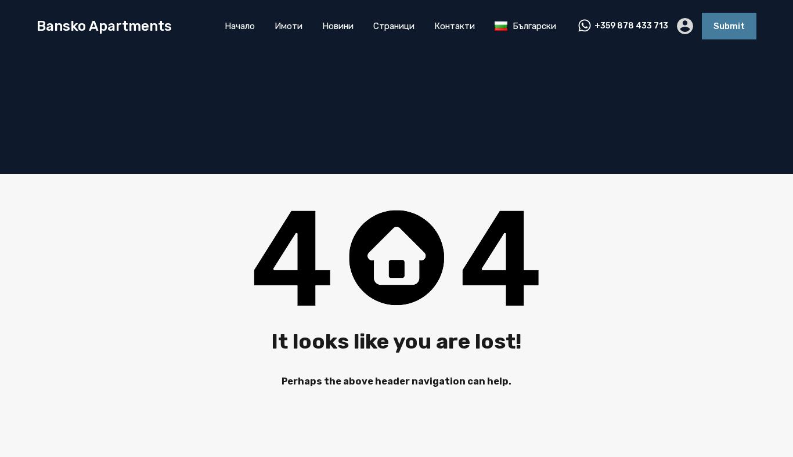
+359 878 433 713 (631, 26)
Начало (240, 26)
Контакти (454, 26)
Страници (393, 26)
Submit (729, 26)
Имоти (288, 26)
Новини (338, 26)
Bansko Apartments (104, 26)
